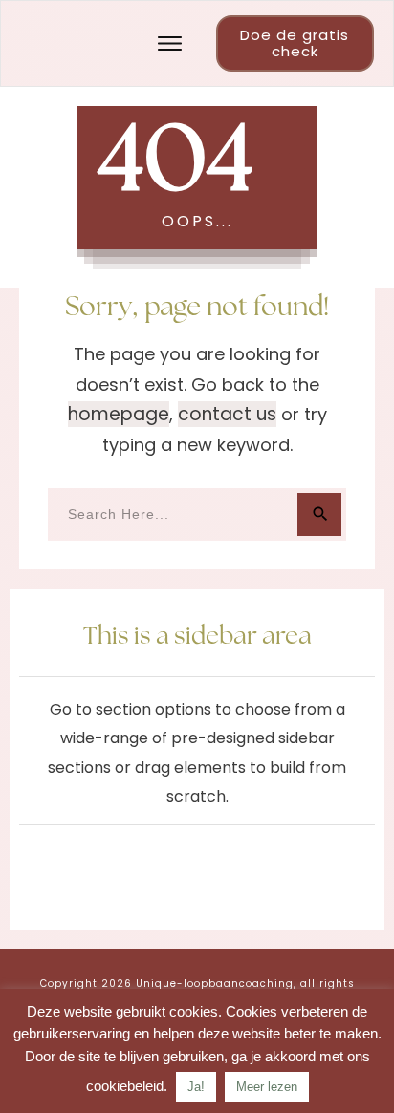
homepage (118, 414)
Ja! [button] (196, 1087)
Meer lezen (266, 1087)
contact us (227, 414)
